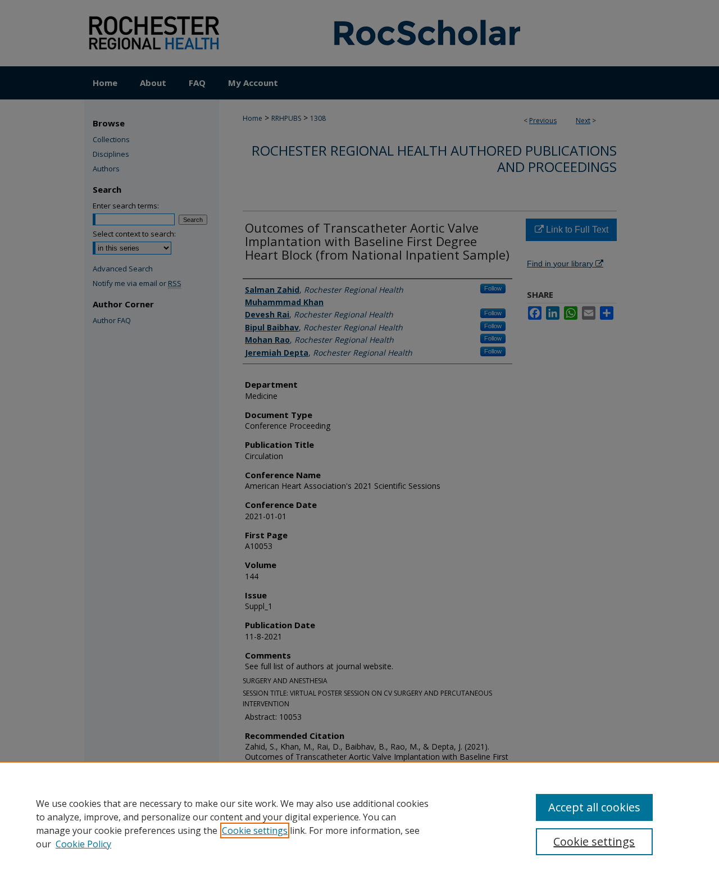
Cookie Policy (83, 844)
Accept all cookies (594, 807)
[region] (359, 823)
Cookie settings (255, 830)
